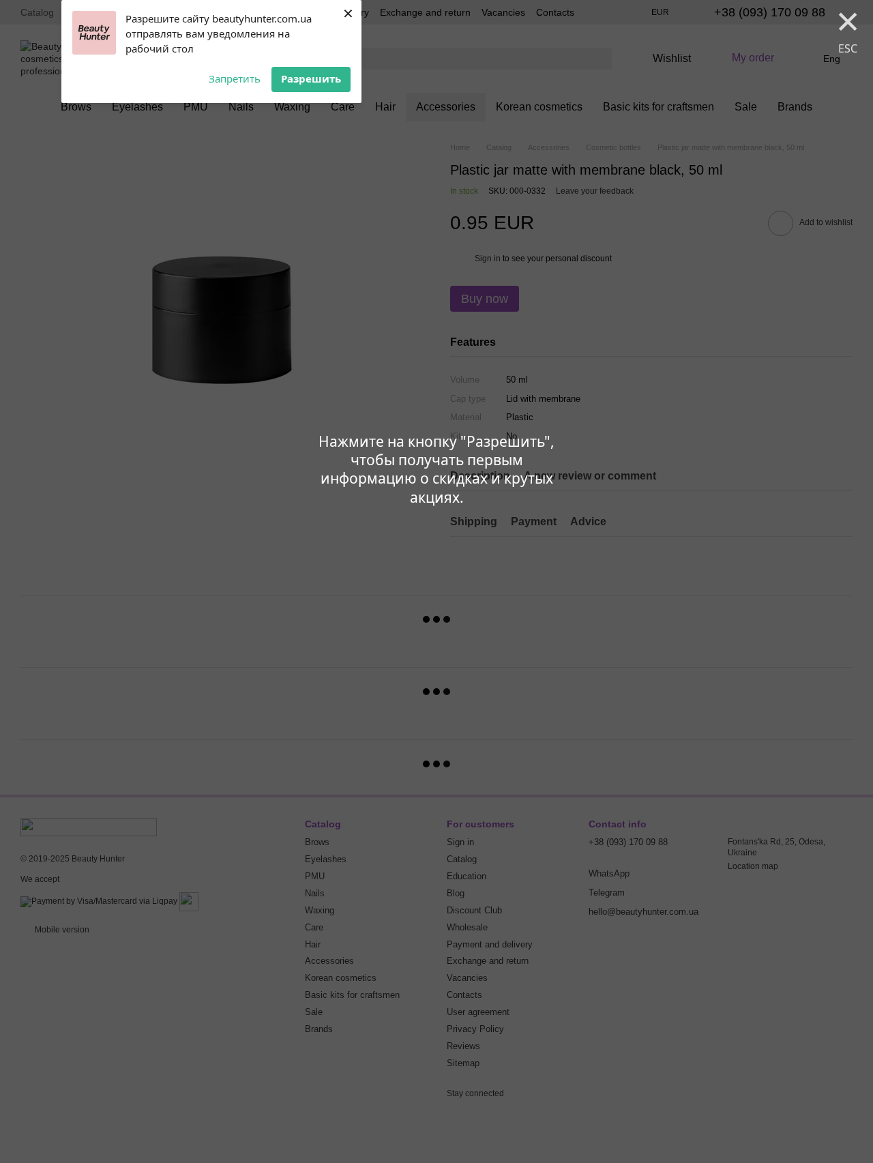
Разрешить (311, 78)
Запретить (235, 78)
